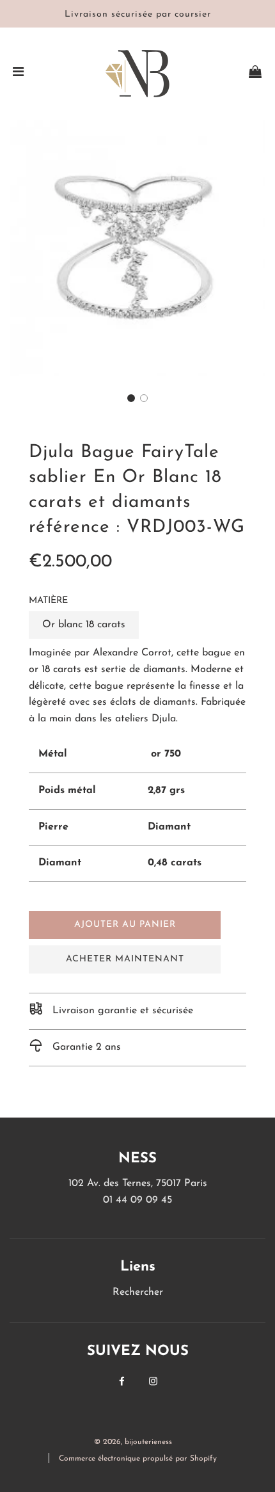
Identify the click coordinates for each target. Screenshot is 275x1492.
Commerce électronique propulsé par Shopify (138, 1459)
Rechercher (138, 1292)
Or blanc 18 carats (83, 625)
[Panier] (255, 74)
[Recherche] (218, 74)
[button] (131, 398)
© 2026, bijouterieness (133, 1442)
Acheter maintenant (125, 959)
